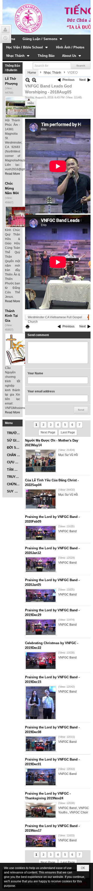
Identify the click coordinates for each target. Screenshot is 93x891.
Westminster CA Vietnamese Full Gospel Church (55, 318)
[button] (43, 39)
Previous (68, 80)
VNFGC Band (67, 531)
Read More (12, 173)
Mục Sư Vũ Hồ (68, 455)
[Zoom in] (27, 80)
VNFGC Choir (78, 812)
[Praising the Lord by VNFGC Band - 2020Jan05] (41, 595)
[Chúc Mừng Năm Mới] (20, 217)
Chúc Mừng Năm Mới (12, 188)
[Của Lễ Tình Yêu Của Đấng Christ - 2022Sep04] (41, 499)
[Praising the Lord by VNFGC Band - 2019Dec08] (41, 744)
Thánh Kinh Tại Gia (11, 315)
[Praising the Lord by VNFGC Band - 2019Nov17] (41, 841)
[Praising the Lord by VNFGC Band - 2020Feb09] (41, 533)
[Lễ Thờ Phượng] (20, 107)
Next (82, 80)
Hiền (31, 103)
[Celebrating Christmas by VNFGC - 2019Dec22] (41, 660)
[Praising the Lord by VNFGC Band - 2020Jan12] (41, 564)
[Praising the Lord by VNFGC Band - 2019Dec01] (41, 777)
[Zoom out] (34, 80)
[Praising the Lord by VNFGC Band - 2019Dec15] (41, 702)
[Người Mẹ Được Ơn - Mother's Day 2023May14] (41, 461)
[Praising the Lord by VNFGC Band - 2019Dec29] (41, 627)
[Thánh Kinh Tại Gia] (20, 349)
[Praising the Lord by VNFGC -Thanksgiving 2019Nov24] (41, 810)
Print (27, 326)
